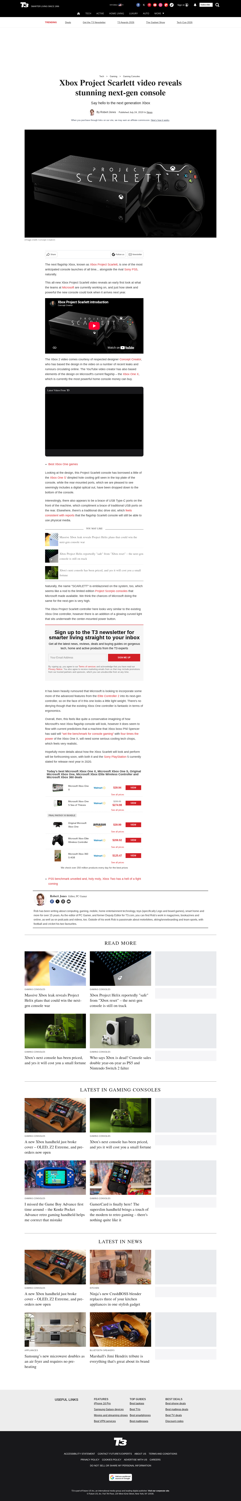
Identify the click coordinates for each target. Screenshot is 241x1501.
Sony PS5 (130, 269)
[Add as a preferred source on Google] (120, 1477)
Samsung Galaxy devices (109, 1409)
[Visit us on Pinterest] (149, 5)
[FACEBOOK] (53, 901)
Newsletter (137, 254)
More (157, 13)
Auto (146, 13)
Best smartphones (140, 1415)
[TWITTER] (58, 901)
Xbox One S (58, 477)
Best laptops (137, 1403)
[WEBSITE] (64, 901)
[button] (94, 789)
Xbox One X (131, 374)
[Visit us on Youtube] (155, 5)
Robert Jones (108, 112)
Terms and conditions (163, 1453)
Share (53, 254)
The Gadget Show (155, 22)
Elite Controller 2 (108, 696)
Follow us (120, 254)
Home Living (116, 13)
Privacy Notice (55, 669)
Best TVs (135, 1409)
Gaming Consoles (131, 76)
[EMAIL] (69, 901)
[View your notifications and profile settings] (195, 5)
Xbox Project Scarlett (104, 264)
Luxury (133, 13)
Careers (155, 1459)
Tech (88, 13)
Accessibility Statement (79, 1453)
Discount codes (174, 1421)
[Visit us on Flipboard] (166, 5)
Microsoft (68, 287)
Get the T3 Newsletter (94, 22)
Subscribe (205, 5)
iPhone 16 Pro (102, 1403)
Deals (68, 22)
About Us (140, 1453)
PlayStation (118, 756)
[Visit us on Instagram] (160, 5)
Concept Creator (130, 359)
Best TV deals (173, 1415)
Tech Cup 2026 (184, 22)
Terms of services (87, 666)
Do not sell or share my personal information (120, 1465)
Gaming (113, 76)
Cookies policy (111, 1459)
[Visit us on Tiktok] (172, 5)
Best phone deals (175, 1403)
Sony (107, 756)
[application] (94, 421)
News (149, 112)
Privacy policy (90, 1459)
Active (100, 13)
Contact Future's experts (115, 1453)
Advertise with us (135, 1459)
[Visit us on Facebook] (138, 5)
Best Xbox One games (63, 464)
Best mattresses (139, 1421)
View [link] (133, 787)
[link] (57, 787)
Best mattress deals (176, 1409)
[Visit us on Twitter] (144, 5)
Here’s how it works (160, 120)
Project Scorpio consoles (111, 591)
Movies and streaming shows (111, 1415)
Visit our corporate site (158, 1491)
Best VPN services (105, 1421)
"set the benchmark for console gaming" (88, 733)
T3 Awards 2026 (125, 22)
